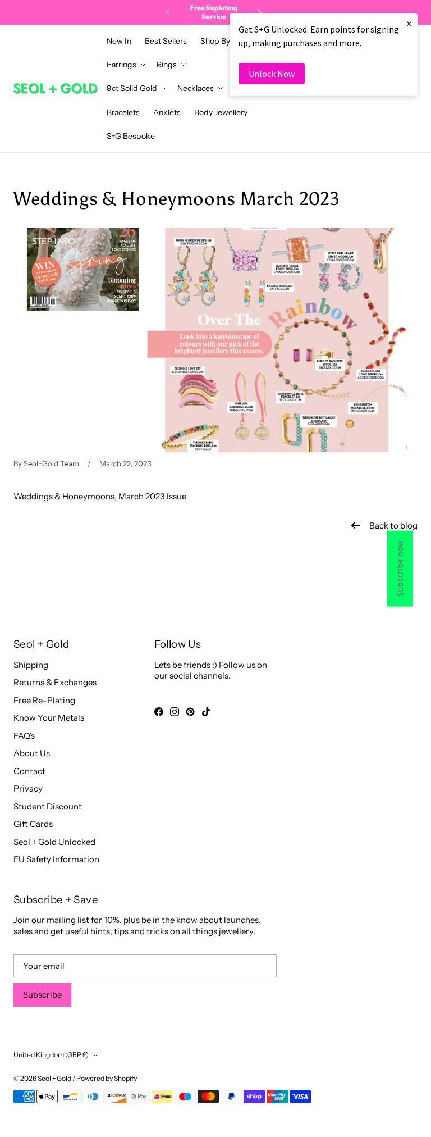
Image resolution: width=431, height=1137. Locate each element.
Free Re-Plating (44, 700)
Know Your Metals (48, 717)
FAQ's (24, 735)
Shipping (30, 665)
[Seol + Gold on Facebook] (159, 712)
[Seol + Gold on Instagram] (174, 712)
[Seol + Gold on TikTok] (206, 712)
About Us (31, 753)
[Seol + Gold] (55, 88)
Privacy (28, 788)
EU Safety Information (56, 859)
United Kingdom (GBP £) (51, 1054)
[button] (219, 41)
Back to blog (393, 525)
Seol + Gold (54, 1078)
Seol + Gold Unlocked (54, 841)
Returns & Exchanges (55, 682)
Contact (29, 771)
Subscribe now (400, 569)
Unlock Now (272, 73)
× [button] (409, 23)
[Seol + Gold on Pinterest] (190, 712)
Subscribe (42, 994)
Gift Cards (33, 823)
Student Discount (47, 806)
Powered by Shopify (106, 1078)
